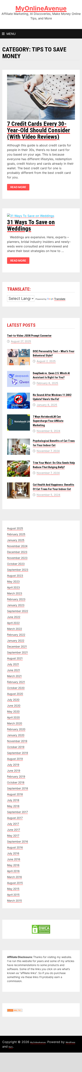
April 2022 (13, 622)
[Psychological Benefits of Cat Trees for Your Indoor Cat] (18, 440)
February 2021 (16, 682)
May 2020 (13, 711)
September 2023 (17, 569)
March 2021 (14, 676)
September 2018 (17, 788)
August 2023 (15, 575)
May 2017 (13, 835)
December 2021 (17, 646)
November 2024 (17, 546)
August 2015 (15, 882)
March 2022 (14, 628)
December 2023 (17, 552)
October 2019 (15, 747)
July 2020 (13, 699)
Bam (11, 1047)
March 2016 (14, 877)
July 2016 (13, 853)
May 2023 (13, 581)
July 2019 (13, 764)
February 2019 (16, 776)
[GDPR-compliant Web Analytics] (14, 1010)
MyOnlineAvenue (41, 8)
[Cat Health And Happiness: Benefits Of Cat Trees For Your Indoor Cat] (18, 484)
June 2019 (13, 770)
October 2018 (15, 782)
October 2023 (16, 563)
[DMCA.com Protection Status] (41, 929)
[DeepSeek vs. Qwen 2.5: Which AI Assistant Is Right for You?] (18, 373)
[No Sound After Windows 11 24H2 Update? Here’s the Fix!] (18, 394)
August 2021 (15, 658)
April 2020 (13, 717)
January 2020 (15, 735)
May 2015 (13, 888)
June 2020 (13, 705)
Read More (18, 187)
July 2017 (13, 823)
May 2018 (13, 806)
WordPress (70, 1042)
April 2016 (13, 871)
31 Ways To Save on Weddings (31, 225)
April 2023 (13, 587)
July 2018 (13, 800)
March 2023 (14, 593)
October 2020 (16, 687)
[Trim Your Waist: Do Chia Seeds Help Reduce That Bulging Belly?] (18, 462)
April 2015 (13, 894)
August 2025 (15, 528)
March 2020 (14, 723)
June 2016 (13, 859)
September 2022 (17, 611)
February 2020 (16, 729)
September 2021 (17, 652)
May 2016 (13, 865)
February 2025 (16, 534)
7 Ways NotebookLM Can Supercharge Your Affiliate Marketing (48, 421)
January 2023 (15, 605)
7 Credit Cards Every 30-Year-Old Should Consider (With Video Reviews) (38, 130)
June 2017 (13, 829)
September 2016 (17, 841)
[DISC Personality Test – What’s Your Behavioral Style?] (18, 351)
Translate (59, 298)
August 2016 (15, 847)
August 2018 (15, 794)
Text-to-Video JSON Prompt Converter (29, 335)
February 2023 (16, 599)
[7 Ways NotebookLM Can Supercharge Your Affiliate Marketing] (18, 416)
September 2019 (17, 752)
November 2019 (17, 741)
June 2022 (13, 617)
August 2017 (15, 817)
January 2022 (15, 640)
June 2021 (13, 670)
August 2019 (15, 758)
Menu (11, 34)
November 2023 (17, 557)
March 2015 (14, 900)
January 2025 (15, 540)
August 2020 (15, 693)
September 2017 (17, 812)
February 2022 (16, 634)
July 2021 (13, 664)
